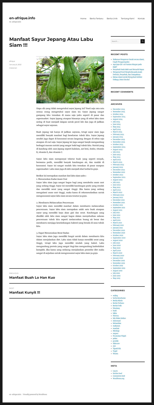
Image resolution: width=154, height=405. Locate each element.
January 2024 (118, 137)
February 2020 (118, 256)
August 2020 (117, 240)
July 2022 (116, 182)
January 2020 (118, 258)
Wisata (115, 354)
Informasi (117, 321)
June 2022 (117, 185)
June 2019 (116, 276)
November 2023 (119, 142)
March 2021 (117, 223)
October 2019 (118, 266)
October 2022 (118, 175)
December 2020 (119, 230)
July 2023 (116, 152)
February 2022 (118, 195)
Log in (115, 371)
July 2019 (116, 273)
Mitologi (116, 331)
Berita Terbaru (96, 18)
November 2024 (119, 112)
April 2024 (117, 129)
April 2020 (117, 250)
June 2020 (117, 245)
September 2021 (119, 208)
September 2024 (119, 117)
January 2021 (118, 228)
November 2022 (119, 172)
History (116, 316)
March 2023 (117, 162)
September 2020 (119, 238)
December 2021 (119, 200)
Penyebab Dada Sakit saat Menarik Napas (128, 70)
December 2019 (119, 261)
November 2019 (119, 263)
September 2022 (119, 177)
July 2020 (116, 243)
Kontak (141, 18)
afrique (12, 61)
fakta (115, 313)
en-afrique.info (22, 18)
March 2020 (117, 253)
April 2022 (117, 190)
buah (115, 311)
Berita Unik (112, 18)
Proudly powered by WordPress (35, 394)
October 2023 (118, 144)
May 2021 (116, 218)
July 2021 (116, 213)
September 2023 (119, 147)
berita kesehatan (119, 298)
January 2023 (118, 167)
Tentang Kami (127, 18)
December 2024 (119, 109)
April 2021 (117, 220)
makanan (13, 68)
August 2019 (117, 271)
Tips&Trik (117, 349)
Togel (115, 351)
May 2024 (116, 127)
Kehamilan (117, 323)
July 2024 (116, 122)
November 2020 (119, 233)
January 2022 (118, 197)
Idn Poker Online (119, 318)
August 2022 (117, 180)
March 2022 (117, 192)
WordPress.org (118, 378)
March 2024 (117, 132)
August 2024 (117, 119)
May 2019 (116, 278)
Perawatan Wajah (119, 336)
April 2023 (117, 160)
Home (83, 18)
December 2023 (119, 139)
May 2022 (116, 187)
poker (115, 338)
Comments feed (119, 376)
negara (115, 333)
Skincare (116, 344)
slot (114, 346)
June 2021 (116, 215)
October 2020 (118, 235)
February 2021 (118, 225)
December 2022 (119, 170)
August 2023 (117, 150)
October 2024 (118, 114)
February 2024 (118, 134)
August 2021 (117, 210)
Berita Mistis (118, 301)
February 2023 (118, 165)
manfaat (116, 328)
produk (115, 341)
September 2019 (119, 268)
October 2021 (118, 205)
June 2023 (116, 155)
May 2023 (116, 157)
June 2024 (117, 124)
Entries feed (117, 373)
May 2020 (116, 248)
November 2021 (119, 203)
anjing (115, 296)
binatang (116, 308)
